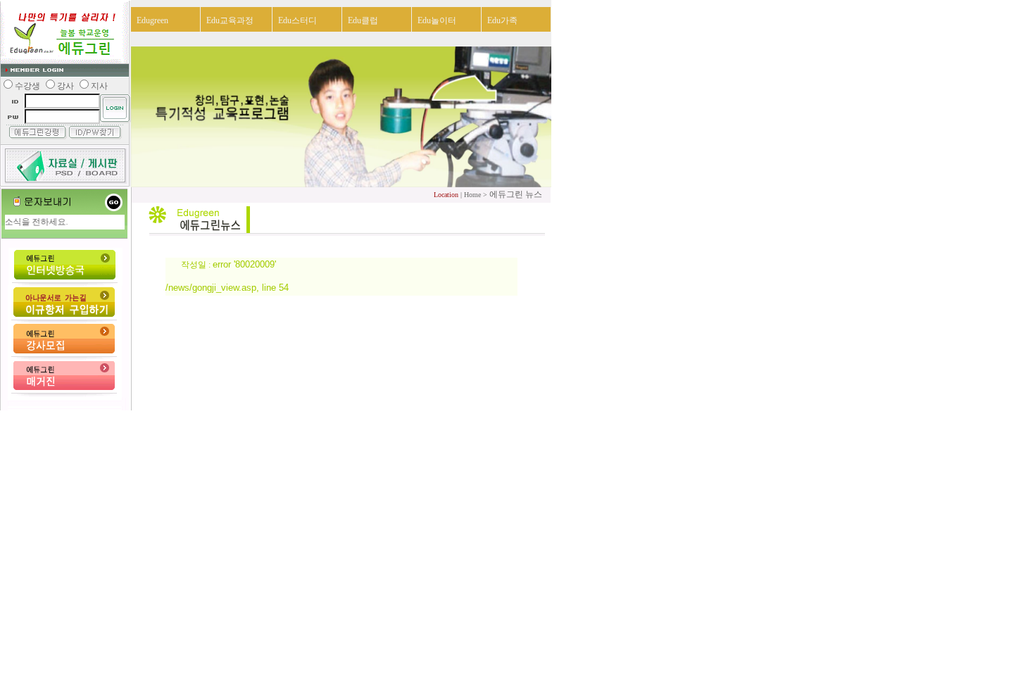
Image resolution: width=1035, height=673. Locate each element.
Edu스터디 (297, 20)
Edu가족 (502, 20)
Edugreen (152, 20)
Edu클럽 (363, 20)
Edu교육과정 (229, 20)
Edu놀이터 (437, 20)
